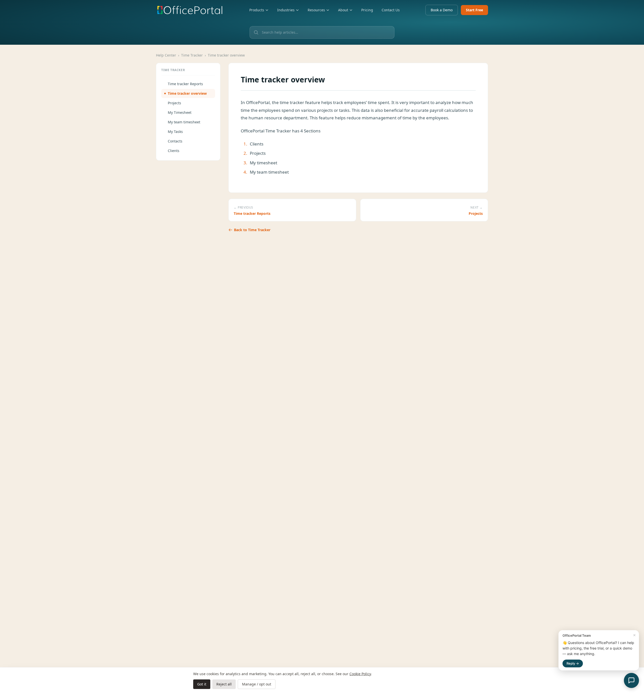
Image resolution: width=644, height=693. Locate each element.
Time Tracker (192, 55)
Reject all (224, 684)
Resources (316, 10)
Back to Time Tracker (252, 229)
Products (256, 10)
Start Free (474, 10)
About (343, 10)
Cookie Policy (360, 673)
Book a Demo (442, 10)
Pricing (367, 10)
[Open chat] (631, 680)
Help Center (166, 55)
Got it (201, 684)
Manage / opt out (256, 684)
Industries (286, 10)
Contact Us (391, 10)
